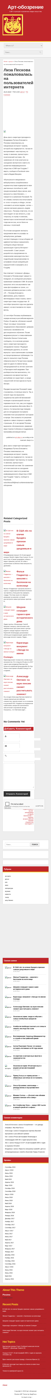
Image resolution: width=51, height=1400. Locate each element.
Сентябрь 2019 (10, 1167)
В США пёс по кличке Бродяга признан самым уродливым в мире (18, 541)
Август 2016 (9, 1267)
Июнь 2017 (9, 1236)
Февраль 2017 (10, 1249)
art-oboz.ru (18, 437)
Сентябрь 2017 (10, 1227)
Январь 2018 (9, 1215)
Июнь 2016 (9, 1273)
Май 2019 (8, 1179)
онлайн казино (8, 1298)
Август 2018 (9, 1194)
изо (6, 882)
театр (7, 897)
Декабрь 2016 (9, 1255)
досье (22, 92)
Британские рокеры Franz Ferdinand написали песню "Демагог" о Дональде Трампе (21, 1347)
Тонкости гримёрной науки (12, 1371)
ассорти (8, 876)
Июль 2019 (9, 1173)
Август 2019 (9, 1170)
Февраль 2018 (10, 1212)
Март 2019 (8, 1185)
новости (8, 894)
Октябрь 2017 (10, 1224)
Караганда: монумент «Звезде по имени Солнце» (20, 1325)
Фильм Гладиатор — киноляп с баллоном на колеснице (24, 578)
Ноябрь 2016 (9, 1258)
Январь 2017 (9, 1252)
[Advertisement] (18, 112)
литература (9, 888)
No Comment (24, 971)
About (5, 1385)
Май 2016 (8, 1276)
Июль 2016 (9, 1270)
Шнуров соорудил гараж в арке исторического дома (25, 614)
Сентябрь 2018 (10, 1191)
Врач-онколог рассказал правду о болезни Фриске (20, 1359)
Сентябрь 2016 (10, 1264)
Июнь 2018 (9, 1200)
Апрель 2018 (9, 1206)
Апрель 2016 (9, 1279)
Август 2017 (9, 1230)
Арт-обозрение (26, 7)
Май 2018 (8, 1203)
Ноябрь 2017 (9, 1221)
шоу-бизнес (9, 900)
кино (6, 885)
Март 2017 (8, 1246)
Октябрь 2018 (10, 1188)
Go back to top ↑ (27, 1397)
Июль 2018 (9, 1197)
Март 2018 (8, 1209)
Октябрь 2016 (10, 1261)
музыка (7, 891)
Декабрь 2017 (9, 1218)
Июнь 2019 (9, 1176)
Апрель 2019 (9, 1182)
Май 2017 (8, 1240)
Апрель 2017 (9, 1243)
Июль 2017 (9, 1233)
